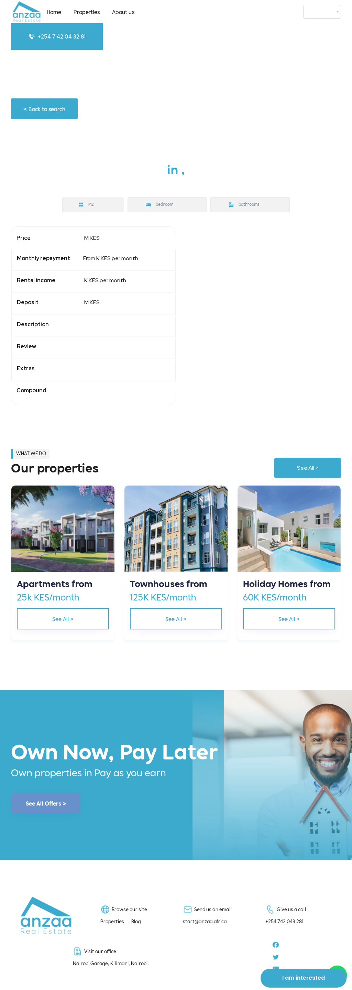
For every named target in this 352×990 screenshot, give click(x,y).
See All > (308, 467)
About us (123, 11)
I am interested (303, 978)
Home (54, 11)
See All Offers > (46, 803)
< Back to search (44, 109)
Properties (87, 11)
